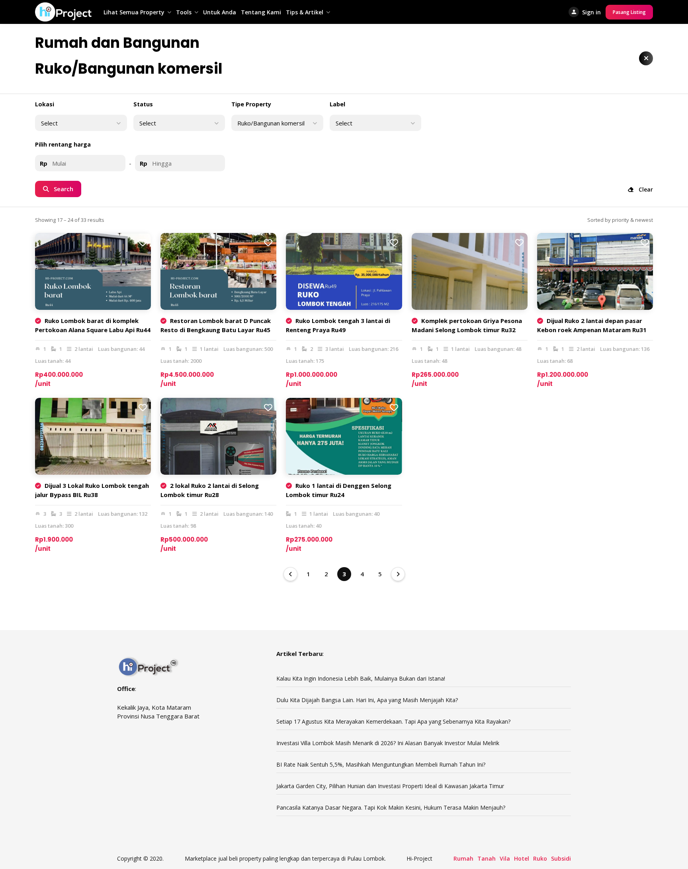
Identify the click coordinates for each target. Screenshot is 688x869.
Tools (184, 12)
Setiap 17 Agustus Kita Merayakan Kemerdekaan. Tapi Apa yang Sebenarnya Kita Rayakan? (393, 721)
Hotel (521, 858)
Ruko (540, 858)
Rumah (463, 858)
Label (337, 104)
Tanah (486, 858)
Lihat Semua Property (134, 12)
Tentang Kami (261, 12)
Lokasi (44, 104)
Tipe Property (251, 104)
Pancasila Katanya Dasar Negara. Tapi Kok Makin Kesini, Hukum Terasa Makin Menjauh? (390, 807)
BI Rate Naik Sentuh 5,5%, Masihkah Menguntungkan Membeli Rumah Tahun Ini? (380, 764)
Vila (505, 858)
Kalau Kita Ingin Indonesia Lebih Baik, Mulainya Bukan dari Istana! (360, 678)
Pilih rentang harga (63, 144)
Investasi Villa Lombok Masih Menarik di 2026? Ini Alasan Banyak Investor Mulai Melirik (387, 743)
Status (143, 104)
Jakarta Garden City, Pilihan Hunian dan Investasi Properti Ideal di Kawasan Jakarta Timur (391, 786)
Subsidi (561, 858)
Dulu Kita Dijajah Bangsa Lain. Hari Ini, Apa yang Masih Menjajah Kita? (367, 700)
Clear (645, 189)
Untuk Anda (219, 12)
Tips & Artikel (304, 12)
